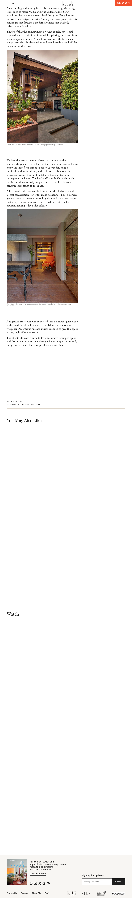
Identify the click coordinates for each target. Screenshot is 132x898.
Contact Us (12, 893)
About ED (36, 893)
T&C (47, 893)
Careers (24, 893)
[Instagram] (31, 883)
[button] (12, 404)
